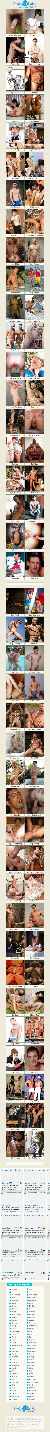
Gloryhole (32, 1348)
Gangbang (32, 1345)
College (14, 1320)
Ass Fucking (16, 1295)
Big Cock (32, 1306)
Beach (31, 1303)
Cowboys (32, 1320)
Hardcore (32, 1354)
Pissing (31, 1376)
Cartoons (32, 1317)
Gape (13, 1348)
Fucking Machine (17, 1345)
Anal (30, 1289)
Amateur (14, 1289)
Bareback (15, 1300)
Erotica (14, 1334)
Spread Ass (33, 1391)
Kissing (31, 1357)
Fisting (14, 1343)
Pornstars (32, 1379)
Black (31, 1309)
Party (31, 1374)
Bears (14, 1306)
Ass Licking (33, 1295)
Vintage (14, 1399)
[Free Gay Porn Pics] (25, 6)
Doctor (31, 1328)
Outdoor (14, 1374)
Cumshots (32, 1323)
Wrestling (32, 1399)
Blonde (14, 1312)
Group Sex (15, 1351)
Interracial (15, 1357)
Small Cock (33, 1385)
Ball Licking (33, 1297)
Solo (13, 1388)
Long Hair (15, 1362)
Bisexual (14, 1309)
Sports (14, 1391)
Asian (14, 1292)
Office (31, 1368)
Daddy (14, 1326)
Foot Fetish (33, 1343)
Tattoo (14, 1393)
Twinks (31, 1393)
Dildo (13, 1328)
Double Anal (16, 1331)
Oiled (13, 1371)
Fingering (32, 1340)
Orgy (30, 1371)
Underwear (15, 1396)
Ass (30, 1292)
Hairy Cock (33, 1351)
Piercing (14, 1376)
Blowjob (32, 1312)
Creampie (15, 1323)
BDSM (14, 1303)
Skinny (14, 1385)
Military (31, 1365)
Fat (30, 1337)
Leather (31, 1360)
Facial (14, 1337)
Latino (14, 1360)
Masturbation (16, 1365)
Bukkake (14, 1317)
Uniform (31, 1396)
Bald (13, 1297)
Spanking (32, 1388)
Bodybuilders (16, 1314)
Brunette (32, 1314)
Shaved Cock (33, 1382)
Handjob (14, 1354)
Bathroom (32, 1300)
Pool (13, 1379)
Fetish (14, 1340)
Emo (30, 1331)
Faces (31, 1334)
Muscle (14, 1368)
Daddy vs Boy (33, 1326)
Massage (32, 1362)
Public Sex (15, 1382)
